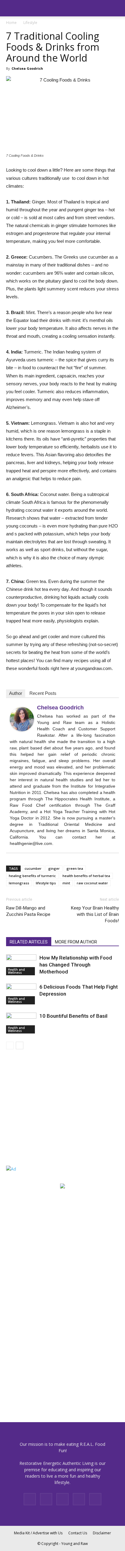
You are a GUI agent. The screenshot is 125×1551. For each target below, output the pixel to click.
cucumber (33, 868)
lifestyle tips (46, 883)
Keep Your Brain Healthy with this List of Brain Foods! (95, 914)
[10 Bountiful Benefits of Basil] (21, 1023)
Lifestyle (30, 22)
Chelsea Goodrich (27, 68)
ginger (54, 868)
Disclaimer (102, 1533)
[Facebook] (30, 1499)
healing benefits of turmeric (32, 875)
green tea (74, 868)
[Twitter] (95, 1499)
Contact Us (77, 1533)
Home (11, 22)
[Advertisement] (44, 1115)
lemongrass (19, 883)
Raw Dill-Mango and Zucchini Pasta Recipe (28, 911)
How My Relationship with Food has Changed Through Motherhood (75, 965)
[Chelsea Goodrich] (22, 719)
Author (15, 693)
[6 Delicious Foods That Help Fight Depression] (21, 993)
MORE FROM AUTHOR (76, 942)
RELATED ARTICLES (29, 942)
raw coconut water (92, 883)
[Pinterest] (62, 1499)
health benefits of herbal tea (86, 875)
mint (66, 883)
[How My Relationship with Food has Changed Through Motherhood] (21, 964)
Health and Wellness (16, 971)
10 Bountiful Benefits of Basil (73, 1016)
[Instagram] (46, 1499)
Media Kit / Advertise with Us (38, 1533)
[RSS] (79, 1499)
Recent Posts (42, 693)
